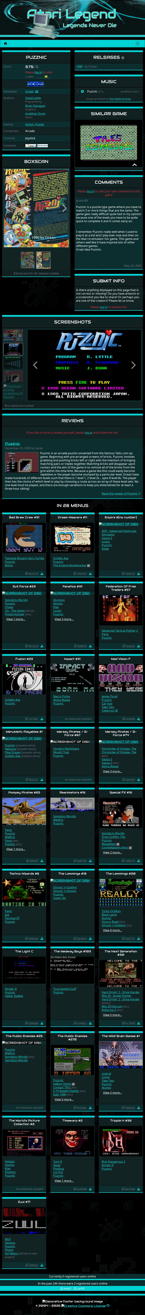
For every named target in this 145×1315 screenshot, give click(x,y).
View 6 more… (112, 930)
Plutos (9, 1250)
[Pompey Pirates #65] (24, 811)
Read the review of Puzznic (120, 493)
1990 (79, 66)
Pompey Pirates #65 (24, 792)
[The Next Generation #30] (121, 973)
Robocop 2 (109, 1010)
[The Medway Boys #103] (72, 970)
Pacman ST (12, 918)
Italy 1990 (59, 1094)
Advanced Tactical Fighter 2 (120, 631)
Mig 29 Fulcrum (112, 1006)
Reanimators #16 (72, 792)
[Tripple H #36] (121, 1141)
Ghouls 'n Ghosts (64, 891)
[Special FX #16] (121, 813)
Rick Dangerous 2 (113, 1162)
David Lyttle (33, 98)
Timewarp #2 (72, 1120)
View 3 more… (64, 619)
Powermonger (14, 614)
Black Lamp (109, 915)
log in (38, 72)
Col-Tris (58, 1172)
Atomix (58, 604)
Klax (56, 607)
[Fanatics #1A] (70, 593)
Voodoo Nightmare (66, 749)
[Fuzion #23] (24, 679)
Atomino (59, 600)
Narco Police (61, 696)
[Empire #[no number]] (118, 524)
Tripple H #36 (121, 1120)
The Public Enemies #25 (24, 1036)
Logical (106, 1073)
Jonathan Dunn (35, 114)
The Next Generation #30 (121, 953)
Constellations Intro (115, 847)
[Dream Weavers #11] (72, 537)
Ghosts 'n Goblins (65, 887)
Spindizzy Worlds (16, 600)
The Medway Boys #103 (72, 951)
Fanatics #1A (72, 586)
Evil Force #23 (24, 586)
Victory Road (110, 922)
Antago (10, 1161)
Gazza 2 (107, 538)
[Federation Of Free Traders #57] (121, 610)
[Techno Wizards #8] (24, 892)
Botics (9, 565)
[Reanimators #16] (72, 804)
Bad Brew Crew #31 (24, 517)
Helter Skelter (14, 996)
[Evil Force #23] (22, 593)
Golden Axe (60, 558)
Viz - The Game (15, 611)
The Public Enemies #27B (72, 1037)
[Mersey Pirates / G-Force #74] (118, 742)
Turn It (57, 1162)
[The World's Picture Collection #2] (24, 1142)
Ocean (29, 91)
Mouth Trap (61, 752)
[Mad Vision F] (121, 677)
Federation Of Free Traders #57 (121, 588)
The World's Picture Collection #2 (24, 1122)
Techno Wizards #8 (24, 873)
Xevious (10, 1243)
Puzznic (12, 443)
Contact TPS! (62, 1087)
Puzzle (39, 124)
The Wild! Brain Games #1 (121, 1036)
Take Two (108, 707)
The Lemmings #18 (72, 873)
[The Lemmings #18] (70, 880)
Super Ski (59, 898)
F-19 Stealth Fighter (66, 1091)
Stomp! (106, 918)
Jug (7, 915)
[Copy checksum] (26, 573)
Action (29, 124)
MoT (8, 1239)
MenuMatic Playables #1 (24, 732)
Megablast (109, 844)
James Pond (109, 696)
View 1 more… (15, 619)
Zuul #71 (24, 1202)
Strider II (11, 989)
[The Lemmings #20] (121, 892)
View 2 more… (112, 852)
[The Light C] (24, 970)
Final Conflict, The (113, 837)
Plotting (10, 1172)
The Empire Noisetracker (70, 565)
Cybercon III (110, 711)
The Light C (24, 951)
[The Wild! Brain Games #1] (121, 1055)
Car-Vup (107, 703)
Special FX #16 (121, 792)
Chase (9, 607)
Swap (105, 549)
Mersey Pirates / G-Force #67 (72, 733)
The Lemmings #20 (121, 873)
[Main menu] (138, 43)
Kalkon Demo (62, 1084)
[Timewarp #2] (72, 1141)
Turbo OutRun (111, 911)
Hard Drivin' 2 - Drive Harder (121, 992)
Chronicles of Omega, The (119, 749)
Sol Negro (11, 1253)
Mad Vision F (120, 659)
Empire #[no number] (121, 517)
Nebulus (10, 749)
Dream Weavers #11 (72, 517)
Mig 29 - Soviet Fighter (116, 996)
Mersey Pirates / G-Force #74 (121, 733)
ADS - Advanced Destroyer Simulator (119, 532)
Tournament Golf (64, 989)
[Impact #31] (72, 677)
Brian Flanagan (35, 106)
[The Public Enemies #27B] (72, 1060)
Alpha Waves (61, 700)
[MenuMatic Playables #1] (22, 738)
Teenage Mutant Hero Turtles (24, 558)
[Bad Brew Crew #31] (24, 537)
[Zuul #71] (24, 1220)
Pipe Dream (13, 752)
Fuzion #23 (24, 659)
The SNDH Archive (120, 98)
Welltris (10, 837)
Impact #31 (72, 659)
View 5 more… (112, 1015)
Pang (105, 634)
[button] (8, 208)
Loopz (106, 542)
